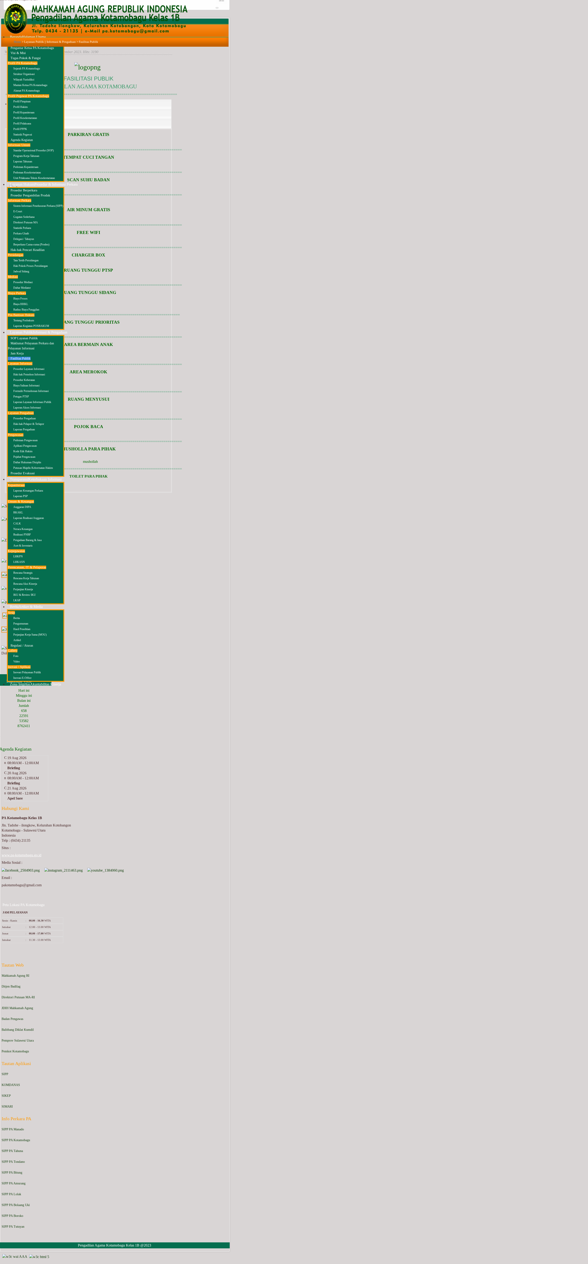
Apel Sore (15, 798)
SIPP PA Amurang (13, 1183)
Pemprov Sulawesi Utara (18, 1040)
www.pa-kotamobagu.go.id (21, 855)
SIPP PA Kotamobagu (16, 1140)
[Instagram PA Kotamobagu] (63, 870)
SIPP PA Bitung (12, 1172)
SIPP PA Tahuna (12, 1151)
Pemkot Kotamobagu (15, 1051)
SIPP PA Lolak (11, 1194)
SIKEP (6, 1095)
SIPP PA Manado (13, 1129)
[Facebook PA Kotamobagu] (21, 870)
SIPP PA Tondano (13, 1161)
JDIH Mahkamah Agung (17, 1008)
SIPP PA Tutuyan (13, 1226)
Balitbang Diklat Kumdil (18, 1029)
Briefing (13, 768)
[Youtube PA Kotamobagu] (105, 870)
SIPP (5, 1074)
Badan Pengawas (12, 1019)
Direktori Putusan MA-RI (18, 997)
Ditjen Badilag (11, 986)
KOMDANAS (11, 1085)
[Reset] (217, 8)
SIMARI (7, 1106)
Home (17, 41)
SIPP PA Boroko (12, 1216)
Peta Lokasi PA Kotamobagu (24, 905)
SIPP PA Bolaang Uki (16, 1205)
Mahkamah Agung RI (15, 975)
